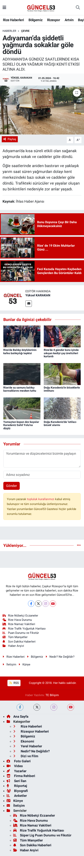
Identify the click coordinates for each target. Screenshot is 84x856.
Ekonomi (27, 741)
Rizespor (53, 20)
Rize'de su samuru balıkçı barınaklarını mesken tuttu (19, 389)
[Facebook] (31, 603)
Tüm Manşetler (18, 637)
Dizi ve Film (29, 756)
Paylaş (12, 139)
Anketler (20, 796)
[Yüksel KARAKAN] (12, 298)
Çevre (25, 30)
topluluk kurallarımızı (41, 499)
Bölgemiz (35, 20)
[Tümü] (79, 545)
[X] (38, 603)
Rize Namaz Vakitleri (21, 624)
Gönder (11, 486)
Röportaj (20, 786)
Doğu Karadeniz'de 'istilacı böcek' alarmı (60, 423)
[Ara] (78, 7)
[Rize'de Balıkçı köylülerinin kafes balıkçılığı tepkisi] (21, 336)
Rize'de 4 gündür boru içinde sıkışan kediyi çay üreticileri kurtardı (61, 353)
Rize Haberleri (13, 20)
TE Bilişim (52, 695)
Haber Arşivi (16, 646)
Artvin (69, 20)
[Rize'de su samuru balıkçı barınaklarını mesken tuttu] (21, 374)
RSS (16, 683)
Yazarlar (19, 771)
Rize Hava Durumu (20, 620)
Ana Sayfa (20, 716)
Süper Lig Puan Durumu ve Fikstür (45, 835)
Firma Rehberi (24, 776)
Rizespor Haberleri (34, 731)
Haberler (9, 30)
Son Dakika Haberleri (22, 641)
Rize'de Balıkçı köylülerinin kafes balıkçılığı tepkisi (20, 351)
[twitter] (36, 707)
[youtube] (70, 707)
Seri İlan (19, 781)
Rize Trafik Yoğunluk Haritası (27, 628)
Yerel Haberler (31, 746)
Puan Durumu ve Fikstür (23, 633)
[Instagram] (45, 603)
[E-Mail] (28, 303)
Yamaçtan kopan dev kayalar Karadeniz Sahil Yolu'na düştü (21, 425)
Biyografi (20, 791)
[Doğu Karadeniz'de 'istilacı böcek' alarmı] (62, 408)
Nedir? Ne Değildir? (61, 656)
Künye (26, 664)
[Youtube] (53, 603)
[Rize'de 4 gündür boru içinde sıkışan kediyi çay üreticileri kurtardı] (62, 336)
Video (18, 766)
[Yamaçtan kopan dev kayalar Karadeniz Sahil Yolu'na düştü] (21, 408)
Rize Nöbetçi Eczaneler (23, 615)
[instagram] (53, 707)
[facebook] (20, 707)
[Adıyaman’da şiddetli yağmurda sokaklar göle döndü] (42, 110)
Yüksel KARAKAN (37, 295)
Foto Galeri (22, 761)
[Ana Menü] (4, 7)
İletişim (11, 664)
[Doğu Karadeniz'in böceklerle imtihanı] (62, 374)
